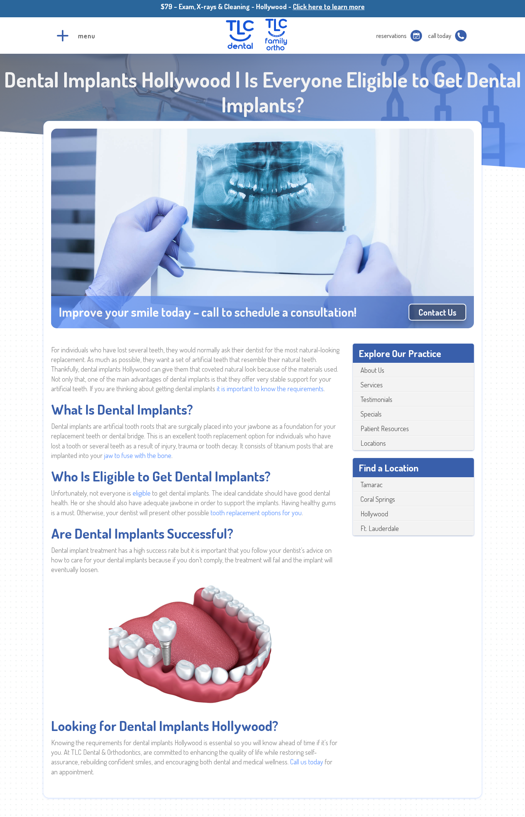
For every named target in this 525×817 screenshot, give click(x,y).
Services (372, 384)
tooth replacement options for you (256, 512)
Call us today (306, 761)
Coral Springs (378, 499)
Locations (373, 443)
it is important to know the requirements (270, 388)
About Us (372, 370)
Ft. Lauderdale (380, 528)
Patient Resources (385, 428)
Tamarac (371, 484)
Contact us (437, 312)
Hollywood (374, 513)
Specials (371, 414)
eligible (142, 493)
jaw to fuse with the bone (137, 455)
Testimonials (376, 399)
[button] (62, 35)
